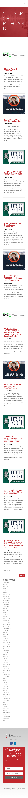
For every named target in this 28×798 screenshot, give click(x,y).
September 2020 (7, 716)
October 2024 (6, 626)
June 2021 (5, 704)
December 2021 (6, 692)
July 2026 (5, 584)
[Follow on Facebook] (11, 743)
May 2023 (5, 658)
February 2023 (6, 664)
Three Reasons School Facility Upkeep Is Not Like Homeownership (13, 173)
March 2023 (6, 662)
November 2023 (6, 646)
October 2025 (6, 602)
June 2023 (5, 656)
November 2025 (6, 600)
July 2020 (5, 720)
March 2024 (6, 640)
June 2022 (5, 680)
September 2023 (7, 650)
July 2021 (5, 702)
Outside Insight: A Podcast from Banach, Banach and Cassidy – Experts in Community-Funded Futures (13, 543)
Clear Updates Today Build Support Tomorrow (12, 225)
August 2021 (6, 700)
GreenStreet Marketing (14, 789)
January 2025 (6, 620)
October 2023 (6, 648)
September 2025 (7, 604)
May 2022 (5, 682)
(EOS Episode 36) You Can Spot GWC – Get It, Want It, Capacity (13, 386)
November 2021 (6, 694)
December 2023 (6, 644)
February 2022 (6, 688)
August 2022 (6, 676)
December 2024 (6, 622)
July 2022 (5, 678)
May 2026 (5, 588)
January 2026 (6, 596)
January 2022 (6, 690)
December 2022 (6, 668)
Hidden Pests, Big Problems (11, 70)
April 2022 (5, 684)
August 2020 (6, 718)
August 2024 (6, 630)
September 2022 (7, 674)
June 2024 (5, 634)
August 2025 (6, 606)
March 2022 (6, 686)
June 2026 (5, 586)
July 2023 (5, 654)
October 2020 (6, 714)
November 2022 (6, 670)
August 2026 (6, 582)
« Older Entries (6, 570)
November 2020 (6, 712)
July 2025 (5, 608)
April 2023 (5, 660)
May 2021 (5, 706)
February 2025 (6, 618)
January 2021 (6, 710)
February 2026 (6, 594)
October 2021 (6, 696)
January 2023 (6, 666)
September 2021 (7, 698)
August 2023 (6, 652)
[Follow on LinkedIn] (15, 743)
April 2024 (5, 638)
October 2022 (6, 672)
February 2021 (6, 708)
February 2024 (6, 642)
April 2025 (5, 614)
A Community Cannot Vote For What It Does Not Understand (13, 492)
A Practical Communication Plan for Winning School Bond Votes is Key (13, 439)
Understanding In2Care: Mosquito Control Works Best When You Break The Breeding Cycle (13, 332)
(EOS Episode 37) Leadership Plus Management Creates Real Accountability (13, 277)
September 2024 (7, 628)
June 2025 (5, 610)
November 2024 (6, 624)
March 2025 (6, 616)
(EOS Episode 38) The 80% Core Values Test (12, 120)
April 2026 (5, 590)
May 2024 (5, 636)
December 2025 (6, 598)
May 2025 (5, 612)
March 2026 (6, 592)
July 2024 (5, 632)
